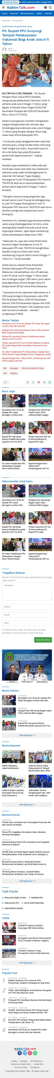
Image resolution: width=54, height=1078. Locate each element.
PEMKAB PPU (37, 897)
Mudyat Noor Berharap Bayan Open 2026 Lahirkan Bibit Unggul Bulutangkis (25, 331)
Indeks (14, 1061)
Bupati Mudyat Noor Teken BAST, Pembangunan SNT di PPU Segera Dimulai (26, 359)
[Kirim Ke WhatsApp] (50, 382)
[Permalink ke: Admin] (4, 49)
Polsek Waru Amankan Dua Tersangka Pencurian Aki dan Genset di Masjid (26, 823)
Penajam (14, 368)
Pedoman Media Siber (21, 1064)
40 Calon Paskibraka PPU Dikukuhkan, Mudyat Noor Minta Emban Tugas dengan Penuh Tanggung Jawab (26, 353)
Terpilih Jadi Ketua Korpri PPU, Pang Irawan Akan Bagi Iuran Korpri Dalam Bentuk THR (28, 1011)
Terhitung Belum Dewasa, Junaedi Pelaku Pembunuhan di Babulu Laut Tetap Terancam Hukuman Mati (22, 872)
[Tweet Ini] (33, 382)
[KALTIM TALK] (21, 7)
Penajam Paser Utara (22, 26)
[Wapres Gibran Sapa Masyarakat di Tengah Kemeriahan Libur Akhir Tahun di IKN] (40, 756)
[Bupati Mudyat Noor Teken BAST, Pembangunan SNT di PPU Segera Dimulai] (40, 454)
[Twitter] (25, 1053)
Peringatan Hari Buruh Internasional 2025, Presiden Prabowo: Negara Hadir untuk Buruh (34, 939)
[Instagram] (30, 1053)
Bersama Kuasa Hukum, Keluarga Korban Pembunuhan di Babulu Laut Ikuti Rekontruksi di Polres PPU (24, 862)
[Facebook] (19, 1053)
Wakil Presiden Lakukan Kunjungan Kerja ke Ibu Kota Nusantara (13, 793)
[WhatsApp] (35, 1053)
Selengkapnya (26, 735)
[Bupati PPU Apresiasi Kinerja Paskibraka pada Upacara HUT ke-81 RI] (13, 427)
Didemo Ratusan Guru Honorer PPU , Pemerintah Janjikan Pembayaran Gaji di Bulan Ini (30, 981)
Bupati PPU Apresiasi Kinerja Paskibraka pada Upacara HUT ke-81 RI (23, 337)
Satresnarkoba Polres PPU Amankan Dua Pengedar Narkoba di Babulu (26, 843)
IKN (5, 368)
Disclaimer (35, 1067)
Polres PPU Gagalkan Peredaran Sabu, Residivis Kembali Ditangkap (24, 833)
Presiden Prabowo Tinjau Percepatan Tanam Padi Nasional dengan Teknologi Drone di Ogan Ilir (34, 951)
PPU (5, 373)
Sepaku (14, 373)
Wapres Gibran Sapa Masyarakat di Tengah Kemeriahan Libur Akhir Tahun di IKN (39, 768)
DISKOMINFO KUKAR (14, 908)
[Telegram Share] (44, 382)
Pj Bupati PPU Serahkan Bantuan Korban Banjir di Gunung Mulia (30, 1001)
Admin (10, 48)
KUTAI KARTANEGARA (34, 903)
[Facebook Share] (28, 382)
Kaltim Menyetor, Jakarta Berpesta (10, 766)
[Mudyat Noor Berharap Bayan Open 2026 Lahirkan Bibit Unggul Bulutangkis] (40, 400)
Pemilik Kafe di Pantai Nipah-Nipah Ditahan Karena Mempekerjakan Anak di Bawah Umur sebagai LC (25, 853)
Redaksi (24, 1061)
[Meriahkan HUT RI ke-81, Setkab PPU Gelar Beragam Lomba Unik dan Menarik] (13, 400)
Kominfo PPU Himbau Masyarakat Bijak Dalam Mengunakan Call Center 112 (29, 1021)
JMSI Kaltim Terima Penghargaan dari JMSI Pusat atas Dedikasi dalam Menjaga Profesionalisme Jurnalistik (39, 793)
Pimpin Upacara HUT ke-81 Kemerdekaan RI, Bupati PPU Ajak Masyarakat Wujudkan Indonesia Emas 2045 (25, 345)
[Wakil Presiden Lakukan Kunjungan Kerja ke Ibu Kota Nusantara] (13, 781)
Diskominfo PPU (12, 903)
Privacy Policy (21, 1067)
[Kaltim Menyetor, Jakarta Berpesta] (13, 756)
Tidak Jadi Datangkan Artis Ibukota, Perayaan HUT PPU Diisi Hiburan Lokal (29, 991)
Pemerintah (7, 26)
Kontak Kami (37, 1061)
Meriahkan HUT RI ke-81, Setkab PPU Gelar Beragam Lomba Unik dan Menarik (26, 324)
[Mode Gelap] (45, 7)
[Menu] (4, 7)
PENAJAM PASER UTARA (32, 368)
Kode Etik (38, 1064)
